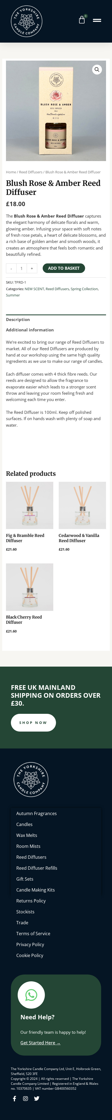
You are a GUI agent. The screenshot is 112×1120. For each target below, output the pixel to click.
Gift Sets (24, 879)
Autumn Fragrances (36, 813)
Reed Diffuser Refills (36, 868)
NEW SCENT (34, 288)
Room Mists (28, 846)
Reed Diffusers (30, 172)
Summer (13, 295)
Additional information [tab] (30, 329)
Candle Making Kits (35, 890)
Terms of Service (33, 934)
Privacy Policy (30, 944)
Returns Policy (31, 901)
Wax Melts (26, 835)
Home (11, 172)
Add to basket (64, 268)
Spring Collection (84, 288)
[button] (97, 70)
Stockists (25, 912)
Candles (24, 824)
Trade (22, 923)
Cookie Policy (29, 955)
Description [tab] (18, 319)
